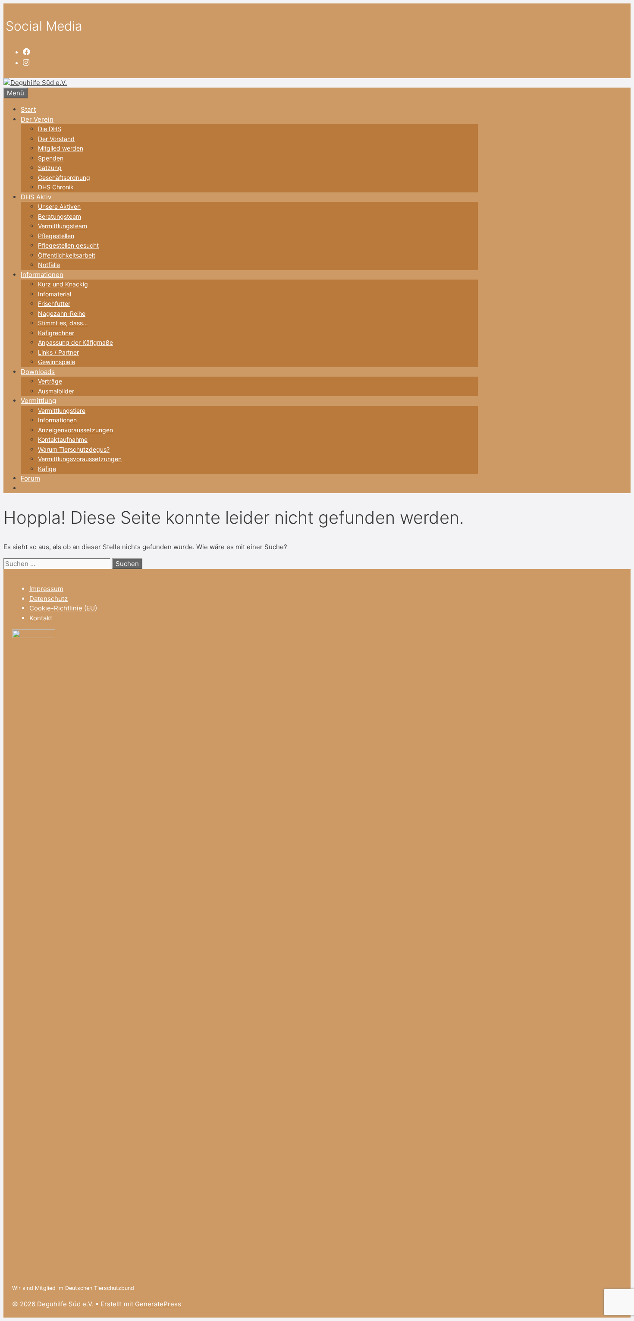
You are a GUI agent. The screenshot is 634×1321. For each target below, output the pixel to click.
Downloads (38, 372)
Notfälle (49, 264)
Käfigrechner (56, 333)
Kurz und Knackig (63, 284)
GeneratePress (158, 1304)
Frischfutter (54, 303)
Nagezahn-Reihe (61, 313)
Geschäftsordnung (64, 177)
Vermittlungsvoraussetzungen (80, 458)
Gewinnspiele (56, 361)
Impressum (46, 589)
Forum (30, 478)
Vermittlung (38, 400)
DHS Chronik (56, 187)
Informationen (42, 274)
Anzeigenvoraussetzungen (75, 430)
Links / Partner (58, 352)
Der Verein (37, 119)
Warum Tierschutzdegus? (74, 449)
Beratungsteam (59, 216)
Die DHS (49, 128)
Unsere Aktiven (59, 206)
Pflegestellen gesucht (68, 245)
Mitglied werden (60, 148)
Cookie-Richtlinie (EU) (63, 608)
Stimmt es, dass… (63, 323)
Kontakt (40, 618)
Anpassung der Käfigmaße (75, 342)
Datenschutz (48, 598)
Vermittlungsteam (62, 226)
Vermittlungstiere (61, 410)
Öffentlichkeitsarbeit (66, 255)
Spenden (50, 158)
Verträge (50, 381)
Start (28, 109)
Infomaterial (54, 294)
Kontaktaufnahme (63, 439)
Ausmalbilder (56, 391)
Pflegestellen (56, 235)
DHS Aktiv (36, 197)
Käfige (47, 468)
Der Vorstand (56, 138)
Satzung (50, 167)
